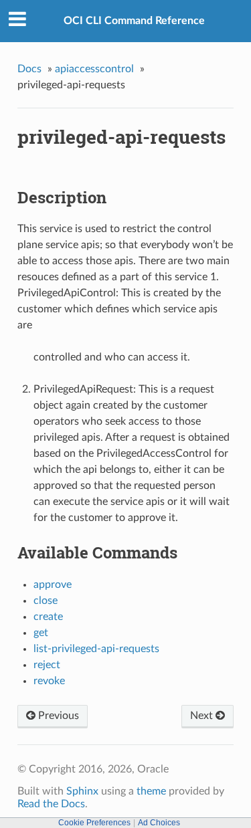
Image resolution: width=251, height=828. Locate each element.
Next (203, 715)
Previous (57, 715)
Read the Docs (51, 804)
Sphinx (82, 791)
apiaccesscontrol (94, 69)
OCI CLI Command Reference (134, 20)
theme (151, 791)
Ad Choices (159, 822)
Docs (29, 69)
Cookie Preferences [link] (94, 822)
